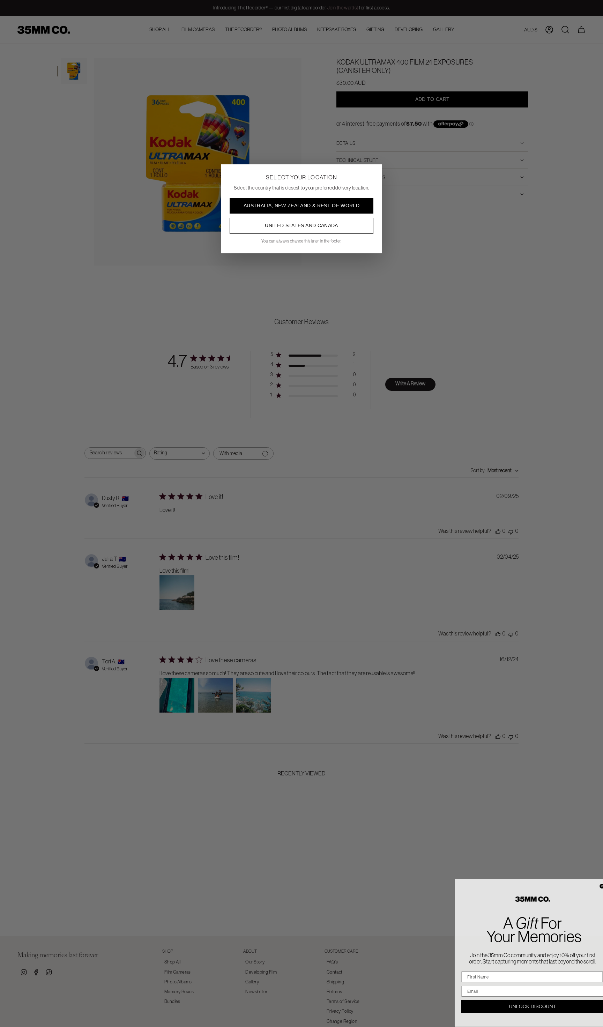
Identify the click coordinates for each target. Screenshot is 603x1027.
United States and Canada (301, 225)
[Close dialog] (593, 886)
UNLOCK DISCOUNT (524, 1006)
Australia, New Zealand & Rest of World (301, 205)
